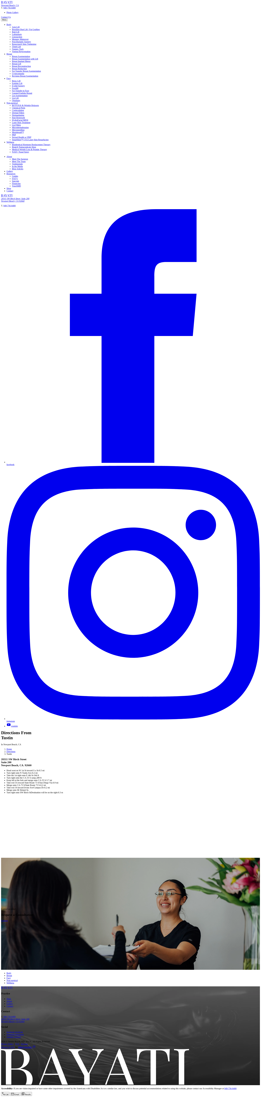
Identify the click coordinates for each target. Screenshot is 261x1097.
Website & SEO (8, 1047)
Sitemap (24, 1044)
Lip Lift (15, 98)
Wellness (10, 142)
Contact (10, 191)
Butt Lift (15, 32)
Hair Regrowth (18, 117)
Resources (11, 174)
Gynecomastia (18, 73)
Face (9, 78)
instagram (15, 1034)
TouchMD (16, 186)
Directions (11, 751)
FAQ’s (15, 178)
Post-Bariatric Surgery (21, 42)
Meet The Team (19, 161)
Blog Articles (17, 169)
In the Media (17, 166)
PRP (14, 135)
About (9, 156)
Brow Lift (16, 81)
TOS (17, 1044)
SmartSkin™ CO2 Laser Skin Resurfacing (30, 140)
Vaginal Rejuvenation (21, 51)
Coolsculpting (18, 110)
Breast (9, 54)
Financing (16, 183)
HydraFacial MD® (20, 120)
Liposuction (17, 37)
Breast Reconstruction (21, 66)
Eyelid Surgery (18, 86)
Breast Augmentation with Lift (25, 59)
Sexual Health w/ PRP (21, 137)
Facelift (15, 88)
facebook (15, 1032)
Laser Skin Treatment (21, 122)
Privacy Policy (7, 1044)
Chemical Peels (18, 108)
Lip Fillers (16, 125)
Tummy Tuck (18, 49)
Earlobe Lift (17, 83)
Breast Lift (16, 64)
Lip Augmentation (20, 95)
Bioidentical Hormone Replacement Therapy (31, 144)
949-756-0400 (9, 8)
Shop (9, 188)
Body (9, 24)
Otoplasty (16, 100)
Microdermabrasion (20, 127)
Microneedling (18, 130)
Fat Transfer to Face (20, 91)
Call (6, 1094)
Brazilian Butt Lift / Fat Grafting (26, 29)
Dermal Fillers (18, 113)
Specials (15, 181)
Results (27, 1094)
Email (16, 1094)
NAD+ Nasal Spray (20, 152)
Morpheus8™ (18, 132)
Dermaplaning (18, 115)
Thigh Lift (16, 46)
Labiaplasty (17, 34)
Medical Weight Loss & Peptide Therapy (29, 149)
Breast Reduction (19, 68)
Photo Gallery (12, 12)
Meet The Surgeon (20, 159)
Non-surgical (12, 103)
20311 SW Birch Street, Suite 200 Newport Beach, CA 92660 (15, 199)
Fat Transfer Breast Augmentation (26, 71)
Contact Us (6, 17)
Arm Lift (16, 27)
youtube (14, 1037)
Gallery (10, 171)
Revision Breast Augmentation (25, 76)
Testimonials (17, 164)
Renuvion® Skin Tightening (24, 44)
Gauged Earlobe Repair (22, 93)
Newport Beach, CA (10, 5)
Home (9, 749)
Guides (15, 176)
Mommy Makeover (20, 39)
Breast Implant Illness (21, 61)
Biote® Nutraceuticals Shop (24, 147)
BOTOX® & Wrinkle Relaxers (25, 105)
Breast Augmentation (21, 56)
